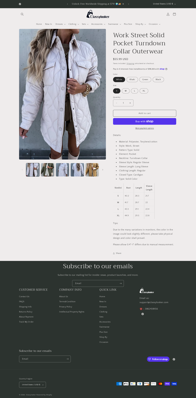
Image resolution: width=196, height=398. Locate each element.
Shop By (103, 337)
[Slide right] (103, 170)
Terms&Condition (67, 302)
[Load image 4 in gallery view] (77, 169)
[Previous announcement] (67, 4)
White (119, 79)
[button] (22, 14)
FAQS (21, 302)
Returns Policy (25, 312)
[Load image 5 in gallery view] (92, 169)
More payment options (144, 128)
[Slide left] (22, 170)
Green (145, 79)
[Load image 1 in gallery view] (32, 169)
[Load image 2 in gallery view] (47, 169)
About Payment (26, 317)
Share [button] (118, 253)
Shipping (130, 63)
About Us (63, 296)
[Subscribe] (120, 283)
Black (158, 79)
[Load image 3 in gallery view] (62, 169)
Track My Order (26, 322)
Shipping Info (25, 307)
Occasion (103, 342)
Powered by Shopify (44, 395)
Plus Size (103, 332)
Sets (101, 317)
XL (144, 91)
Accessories (105, 322)
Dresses (103, 307)
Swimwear (104, 327)
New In (102, 302)
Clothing (103, 312)
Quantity (116, 97)
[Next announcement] (128, 4)
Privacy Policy (65, 307)
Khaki (132, 79)
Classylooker (31, 395)
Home (102, 296)
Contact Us (24, 296)
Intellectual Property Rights (71, 312)
